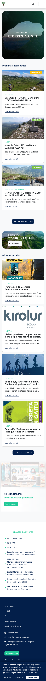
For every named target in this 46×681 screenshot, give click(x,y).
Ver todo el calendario (23, 221)
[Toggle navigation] (41, 4)
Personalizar (19, 677)
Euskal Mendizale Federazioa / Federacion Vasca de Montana (20, 573)
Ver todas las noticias (23, 452)
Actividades (9, 606)
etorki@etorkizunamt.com (19, 637)
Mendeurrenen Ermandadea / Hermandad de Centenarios (20, 587)
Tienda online (12, 653)
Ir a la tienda (10, 504)
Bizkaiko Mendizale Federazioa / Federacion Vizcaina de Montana (21, 553)
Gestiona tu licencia (12, 626)
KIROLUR (11, 543)
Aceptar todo (32, 677)
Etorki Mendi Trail (14, 538)
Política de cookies (31, 672)
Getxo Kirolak (12, 547)
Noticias (7, 615)
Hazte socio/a (14, 243)
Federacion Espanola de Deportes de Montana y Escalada (21, 580)
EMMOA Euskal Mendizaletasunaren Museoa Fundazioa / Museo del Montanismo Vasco (19, 563)
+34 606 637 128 (14, 632)
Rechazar (7, 677)
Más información (12, 111)
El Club (7, 611)
